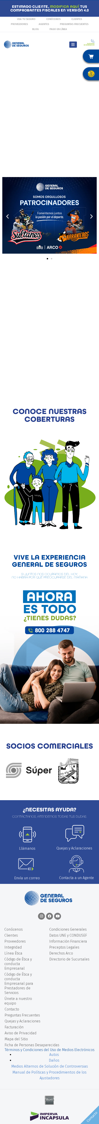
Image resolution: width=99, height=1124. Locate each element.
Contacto (12, 1009)
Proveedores (19, 24)
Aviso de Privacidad (20, 1033)
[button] (7, 216)
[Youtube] (57, 916)
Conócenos (53, 19)
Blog (35, 29)
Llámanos (27, 848)
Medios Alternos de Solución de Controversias (49, 1066)
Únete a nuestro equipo (18, 1000)
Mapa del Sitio (16, 1039)
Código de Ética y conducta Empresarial (18, 964)
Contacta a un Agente (76, 878)
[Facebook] (49, 916)
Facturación (14, 1027)
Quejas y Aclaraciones (74, 848)
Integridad (13, 947)
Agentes (44, 24)
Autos (54, 1054)
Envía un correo (27, 878)
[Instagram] (41, 916)
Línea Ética (13, 953)
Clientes (76, 19)
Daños (54, 1060)
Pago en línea (58, 29)
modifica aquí (64, 6)
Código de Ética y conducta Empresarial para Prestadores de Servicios (18, 983)
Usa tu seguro (26, 19)
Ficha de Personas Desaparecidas (32, 1045)
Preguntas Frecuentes (74, 24)
